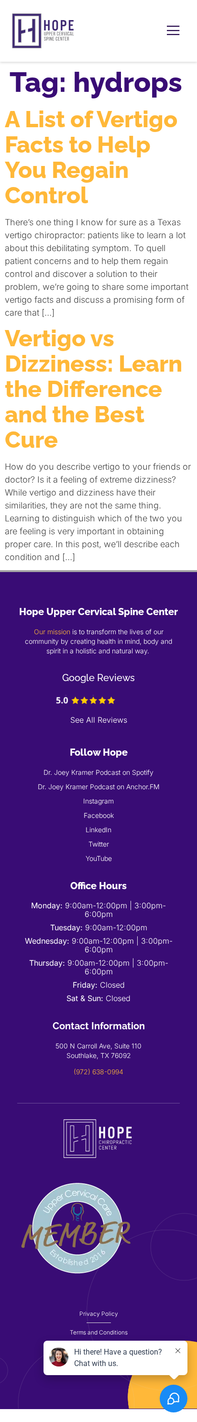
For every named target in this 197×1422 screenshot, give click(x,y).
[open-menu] (173, 30)
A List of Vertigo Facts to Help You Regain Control (91, 157)
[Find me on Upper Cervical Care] (77, 1285)
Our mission (52, 632)
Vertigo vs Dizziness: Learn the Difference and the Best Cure (93, 389)
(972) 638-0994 (98, 1072)
